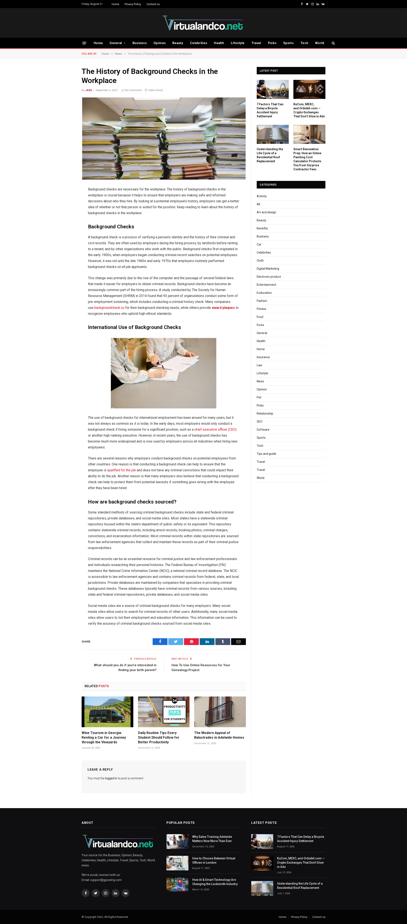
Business (139, 43)
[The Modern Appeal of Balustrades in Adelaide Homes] (220, 711)
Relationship (265, 413)
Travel (256, 43)
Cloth (260, 260)
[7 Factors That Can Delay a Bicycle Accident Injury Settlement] (273, 89)
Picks (272, 43)
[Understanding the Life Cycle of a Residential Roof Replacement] (273, 134)
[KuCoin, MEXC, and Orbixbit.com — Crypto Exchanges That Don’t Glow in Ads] (309, 89)
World (319, 43)
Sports (288, 43)
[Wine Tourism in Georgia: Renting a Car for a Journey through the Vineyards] (107, 711)
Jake (88, 90)
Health (219, 43)
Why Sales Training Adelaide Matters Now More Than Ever (212, 839)
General (116, 43)
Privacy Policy (133, 4)
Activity (262, 196)
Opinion (159, 43)
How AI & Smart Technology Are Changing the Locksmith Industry (215, 882)
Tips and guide (266, 453)
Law (259, 365)
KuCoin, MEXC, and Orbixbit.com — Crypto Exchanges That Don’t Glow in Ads (309, 110)
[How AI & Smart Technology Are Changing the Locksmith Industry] (177, 884)
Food (260, 317)
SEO (259, 421)
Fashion (262, 300)
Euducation (264, 292)
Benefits (262, 228)
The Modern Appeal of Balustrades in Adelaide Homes (219, 735)
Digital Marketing (268, 268)
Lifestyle (238, 43)
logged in (111, 778)
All (258, 204)
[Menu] (84, 43)
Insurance (263, 357)
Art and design (266, 212)
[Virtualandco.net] (203, 23)
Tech (304, 43)
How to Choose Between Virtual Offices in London (213, 860)
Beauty (177, 43)
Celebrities (198, 43)
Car (259, 244)
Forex (260, 325)
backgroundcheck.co (109, 308)
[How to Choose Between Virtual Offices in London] (177, 863)
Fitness (261, 309)
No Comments (133, 90)
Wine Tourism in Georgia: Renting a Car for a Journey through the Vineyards (104, 737)
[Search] (333, 43)
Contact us (153, 4)
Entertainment (266, 284)
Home (115, 4)
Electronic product (269, 276)
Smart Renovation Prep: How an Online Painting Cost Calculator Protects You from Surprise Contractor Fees (307, 159)
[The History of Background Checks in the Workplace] (164, 138)
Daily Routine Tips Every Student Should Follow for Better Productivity (158, 737)
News (260, 381)
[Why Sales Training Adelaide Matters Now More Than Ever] (177, 841)
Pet (259, 397)
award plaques (223, 308)
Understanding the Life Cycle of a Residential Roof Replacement (270, 155)
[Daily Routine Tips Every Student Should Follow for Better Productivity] (164, 711)
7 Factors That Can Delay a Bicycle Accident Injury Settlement (270, 110)
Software (263, 429)
